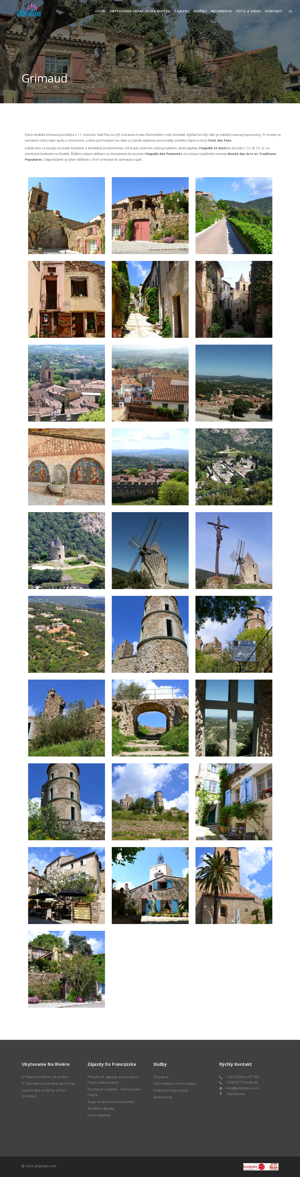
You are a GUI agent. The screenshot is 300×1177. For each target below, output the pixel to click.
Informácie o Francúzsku (174, 1083)
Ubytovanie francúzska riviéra (140, 11)
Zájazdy (182, 11)
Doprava (160, 1077)
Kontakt (273, 11)
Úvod (100, 11)
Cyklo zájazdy (98, 1115)
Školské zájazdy (100, 1108)
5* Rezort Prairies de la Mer (45, 1077)
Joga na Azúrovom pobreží (110, 1102)
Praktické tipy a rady (170, 1090)
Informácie (221, 11)
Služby (200, 11)
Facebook (233, 1094)
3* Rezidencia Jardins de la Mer (48, 1083)
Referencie (162, 1097)
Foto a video (248, 11)
